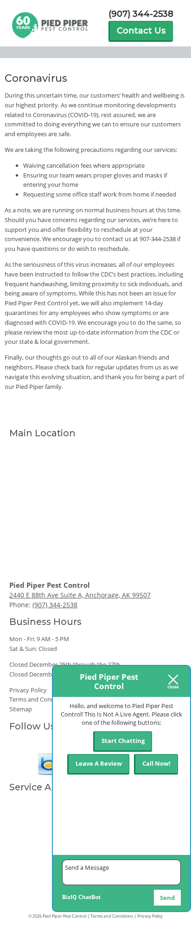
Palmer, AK (24, 866)
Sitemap (20, 709)
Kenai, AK (22, 879)
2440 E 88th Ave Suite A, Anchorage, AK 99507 (80, 595)
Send (167, 897)
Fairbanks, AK (27, 817)
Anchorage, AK (29, 804)
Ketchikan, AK (28, 841)
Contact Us (141, 31)
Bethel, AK (23, 891)
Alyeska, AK (24, 904)
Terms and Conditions (39, 699)
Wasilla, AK (23, 854)
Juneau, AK (23, 829)
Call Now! (156, 763)
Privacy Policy (28, 690)
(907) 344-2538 (140, 14)
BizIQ (69, 897)
